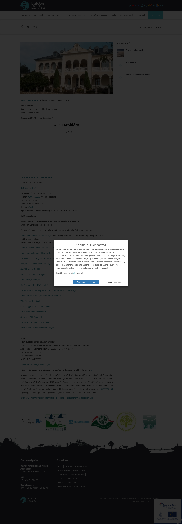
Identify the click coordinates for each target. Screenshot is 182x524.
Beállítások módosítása (113, 282)
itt (74, 273)
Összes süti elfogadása (86, 282)
